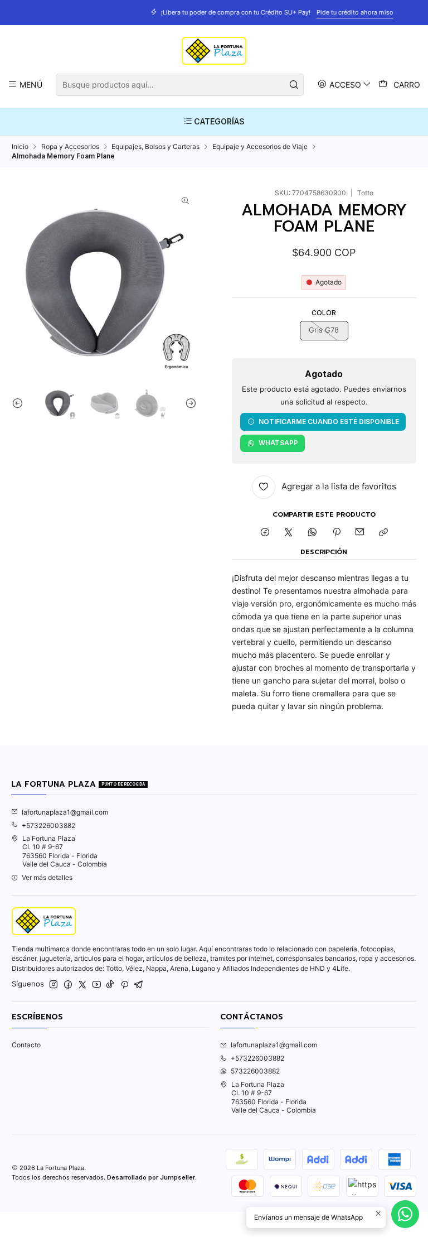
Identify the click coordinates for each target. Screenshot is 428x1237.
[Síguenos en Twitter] (82, 985)
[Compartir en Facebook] (264, 533)
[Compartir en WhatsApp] (312, 533)
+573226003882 (48, 825)
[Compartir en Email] (360, 533)
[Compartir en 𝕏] (288, 533)
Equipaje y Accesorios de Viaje (260, 146)
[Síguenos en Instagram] (53, 985)
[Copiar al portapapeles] (384, 533)
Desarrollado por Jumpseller (151, 1177)
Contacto (26, 1045)
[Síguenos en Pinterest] (124, 985)
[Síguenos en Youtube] (96, 985)
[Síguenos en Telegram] (139, 985)
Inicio (20, 146)
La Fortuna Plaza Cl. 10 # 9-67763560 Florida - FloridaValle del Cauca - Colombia (64, 851)
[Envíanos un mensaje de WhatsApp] (405, 1214)
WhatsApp (278, 443)
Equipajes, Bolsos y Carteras (155, 146)
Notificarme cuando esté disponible (329, 421)
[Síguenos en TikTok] (110, 985)
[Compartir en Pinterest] (336, 533)
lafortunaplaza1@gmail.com (65, 812)
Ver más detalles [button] (47, 877)
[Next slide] (188, 403)
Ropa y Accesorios (70, 146)
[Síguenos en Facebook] (68, 985)
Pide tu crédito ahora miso (300, 12)
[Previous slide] (20, 403)
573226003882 (255, 1071)
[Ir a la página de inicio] (214, 51)
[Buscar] (294, 85)
